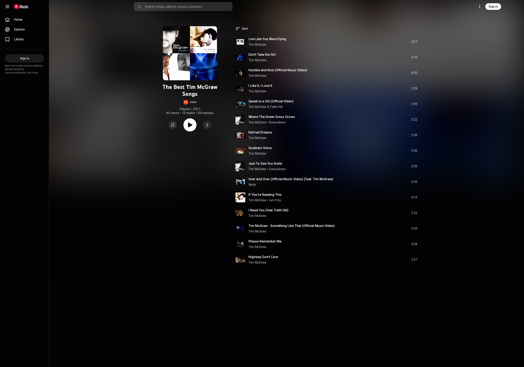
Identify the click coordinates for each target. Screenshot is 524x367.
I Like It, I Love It (260, 86)
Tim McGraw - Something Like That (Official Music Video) (291, 226)
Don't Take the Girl (262, 55)
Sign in (493, 6)
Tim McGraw (257, 44)
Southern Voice (260, 148)
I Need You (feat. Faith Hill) (268, 210)
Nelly (252, 185)
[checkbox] (414, 41)
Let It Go (275, 200)
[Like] (381, 42)
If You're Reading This (265, 195)
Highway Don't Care (263, 257)
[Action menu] (207, 125)
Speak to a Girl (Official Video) (271, 101)
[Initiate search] (139, 6)
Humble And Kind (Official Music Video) (277, 70)
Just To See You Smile (265, 163)
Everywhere (277, 122)
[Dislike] (390, 42)
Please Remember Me (264, 241)
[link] (24, 20)
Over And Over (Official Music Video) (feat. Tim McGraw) (290, 179)
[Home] (21, 6)
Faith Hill (276, 107)
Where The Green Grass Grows (271, 117)
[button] (189, 102)
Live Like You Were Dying (267, 39)
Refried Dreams (260, 132)
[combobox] (188, 6)
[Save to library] (172, 124)
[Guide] (7, 6)
